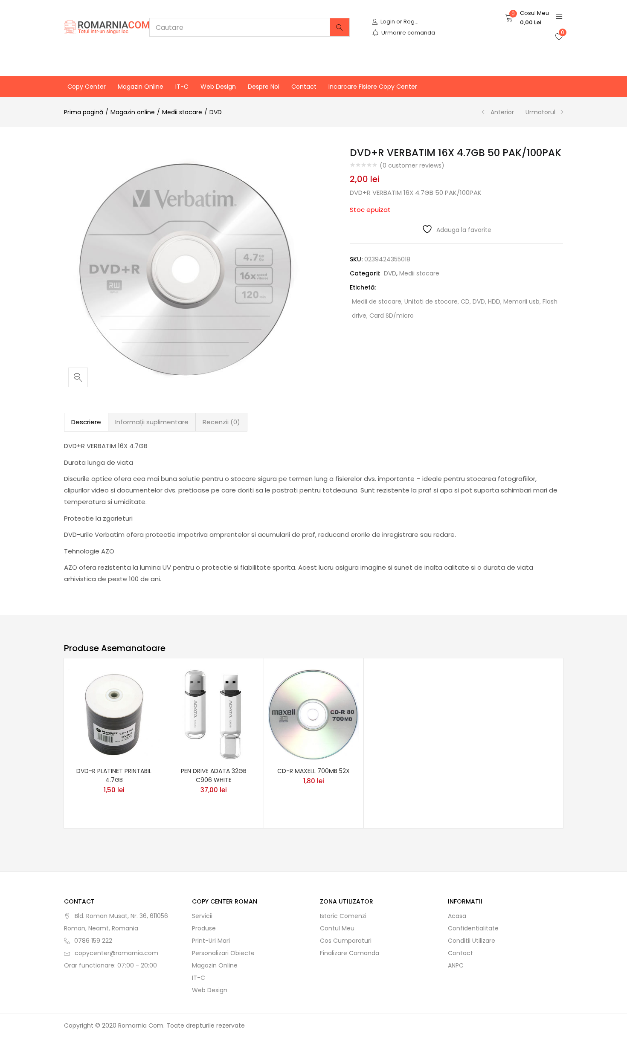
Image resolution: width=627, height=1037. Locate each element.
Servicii (202, 916)
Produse (204, 928)
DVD (215, 112)
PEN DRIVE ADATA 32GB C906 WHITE (214, 775)
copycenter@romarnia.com (116, 953)
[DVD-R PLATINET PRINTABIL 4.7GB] (114, 714)
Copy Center (86, 86)
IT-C (182, 86)
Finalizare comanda (349, 953)
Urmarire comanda (408, 33)
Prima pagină (83, 112)
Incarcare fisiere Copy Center (372, 86)
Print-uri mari (211, 940)
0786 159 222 (93, 940)
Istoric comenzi (343, 916)
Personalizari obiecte (223, 953)
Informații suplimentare (152, 421)
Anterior (502, 112)
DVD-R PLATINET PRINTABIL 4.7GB (113, 775)
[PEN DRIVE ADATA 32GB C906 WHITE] (213, 714)
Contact (303, 86)
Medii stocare (182, 112)
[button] (527, 18)
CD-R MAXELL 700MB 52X (313, 771)
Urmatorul (540, 112)
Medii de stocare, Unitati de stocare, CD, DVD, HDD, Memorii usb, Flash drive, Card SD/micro (454, 308)
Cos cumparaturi (346, 940)
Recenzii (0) (221, 421)
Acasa (457, 916)
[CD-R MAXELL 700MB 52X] (313, 714)
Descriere (86, 421)
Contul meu (337, 928)
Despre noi (263, 86)
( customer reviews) (412, 165)
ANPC (456, 965)
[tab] (86, 422)
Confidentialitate (473, 928)
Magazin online (140, 86)
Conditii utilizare (471, 940)
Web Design (218, 86)
